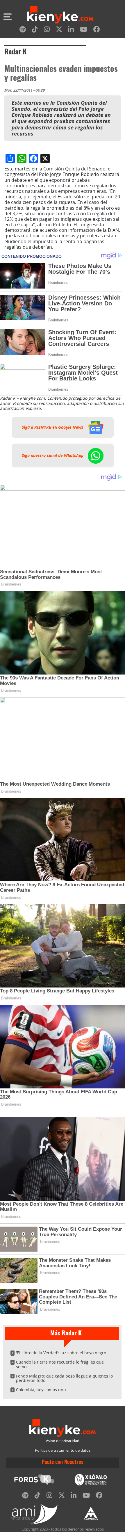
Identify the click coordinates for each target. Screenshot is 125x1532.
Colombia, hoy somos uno (41, 1389)
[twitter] (59, 30)
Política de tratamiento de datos (62, 1450)
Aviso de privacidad (62, 1440)
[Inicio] (60, 15)
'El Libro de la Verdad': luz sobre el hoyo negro (61, 1352)
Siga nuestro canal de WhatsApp (53, 455)
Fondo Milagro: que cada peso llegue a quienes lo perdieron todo (64, 1378)
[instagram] (47, 30)
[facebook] (96, 30)
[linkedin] (71, 30)
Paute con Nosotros (62, 1462)
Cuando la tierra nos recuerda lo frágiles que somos (60, 1364)
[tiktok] (35, 30)
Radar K (15, 52)
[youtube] (83, 30)
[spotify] (22, 30)
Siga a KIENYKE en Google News (53, 427)
